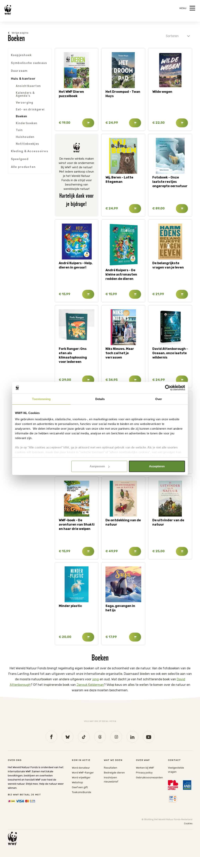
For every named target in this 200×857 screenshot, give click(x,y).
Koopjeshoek (21, 55)
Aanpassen (97, 466)
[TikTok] (84, 737)
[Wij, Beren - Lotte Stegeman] (123, 156)
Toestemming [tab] (41, 399)
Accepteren (157, 466)
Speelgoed (20, 159)
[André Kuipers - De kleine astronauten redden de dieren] (123, 245)
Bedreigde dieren (114, 772)
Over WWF (143, 760)
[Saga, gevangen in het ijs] (123, 584)
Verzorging (24, 102)
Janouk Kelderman (90, 685)
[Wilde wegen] (170, 70)
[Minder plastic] (77, 584)
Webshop (77, 782)
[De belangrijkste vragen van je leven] (170, 241)
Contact (174, 760)
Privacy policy (144, 772)
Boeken (21, 116)
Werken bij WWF (145, 767)
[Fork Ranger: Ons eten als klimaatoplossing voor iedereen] (77, 327)
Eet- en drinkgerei (30, 109)
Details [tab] (100, 399)
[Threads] (100, 737)
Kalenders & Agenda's (25, 94)
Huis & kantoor (23, 78)
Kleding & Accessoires (29, 151)
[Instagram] (116, 737)
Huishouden (25, 137)
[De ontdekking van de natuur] (123, 499)
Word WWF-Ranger (83, 772)
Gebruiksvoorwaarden (149, 777)
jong (95, 679)
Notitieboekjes (27, 143)
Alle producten (23, 167)
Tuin (19, 130)
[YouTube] (148, 737)
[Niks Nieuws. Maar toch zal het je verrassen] (123, 327)
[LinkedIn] (132, 737)
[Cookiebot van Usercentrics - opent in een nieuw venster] (168, 388)
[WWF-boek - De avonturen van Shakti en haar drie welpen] (77, 499)
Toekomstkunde (81, 792)
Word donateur (81, 767)
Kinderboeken (27, 123)
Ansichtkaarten (28, 86)
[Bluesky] (67, 737)
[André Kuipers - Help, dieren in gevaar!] (77, 241)
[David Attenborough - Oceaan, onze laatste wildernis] (170, 327)
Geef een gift (80, 787)
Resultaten (110, 767)
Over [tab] (158, 399)
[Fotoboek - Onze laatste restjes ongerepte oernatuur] (170, 156)
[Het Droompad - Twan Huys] (123, 70)
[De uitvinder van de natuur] (170, 499)
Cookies (188, 823)
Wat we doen (113, 760)
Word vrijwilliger (81, 777)
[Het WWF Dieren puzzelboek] (77, 70)
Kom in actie (81, 760)
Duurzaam (19, 71)
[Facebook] (51, 736)
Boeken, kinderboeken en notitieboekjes (33, 32)
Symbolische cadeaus (29, 63)
